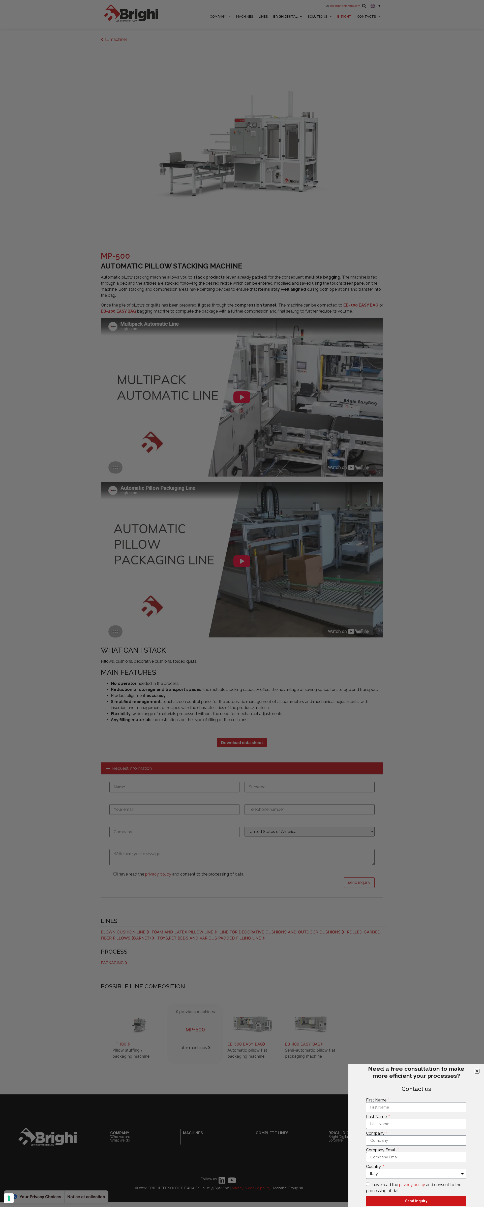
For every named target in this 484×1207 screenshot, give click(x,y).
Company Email (381, 1150)
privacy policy (412, 1184)
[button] (477, 1071)
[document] (242, 603)
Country (374, 1167)
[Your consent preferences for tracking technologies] (9, 1198)
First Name (376, 1100)
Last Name (377, 1117)
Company (375, 1133)
